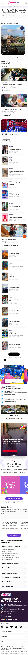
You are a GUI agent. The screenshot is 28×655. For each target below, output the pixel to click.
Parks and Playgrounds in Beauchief (10, 557)
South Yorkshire (9, 6)
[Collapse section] (25, 546)
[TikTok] (11, 627)
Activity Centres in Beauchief (9, 549)
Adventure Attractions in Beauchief (11, 546)
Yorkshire (3, 6)
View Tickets (10, 20)
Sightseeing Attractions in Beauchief (11, 577)
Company (4, 641)
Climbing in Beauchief (7, 551)
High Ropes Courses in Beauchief (10, 553)
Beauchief (16, 6)
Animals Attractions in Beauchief (10, 563)
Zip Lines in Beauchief (7, 559)
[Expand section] (25, 563)
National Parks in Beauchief (8, 555)
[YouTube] (21, 627)
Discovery (4, 636)
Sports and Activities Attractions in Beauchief (11, 568)
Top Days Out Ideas (7, 631)
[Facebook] (2, 627)
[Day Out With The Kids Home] (14, 3)
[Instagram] (16, 627)
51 (20, 360)
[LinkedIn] (7, 627)
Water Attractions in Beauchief (9, 573)
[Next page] (23, 360)
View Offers (17, 20)
